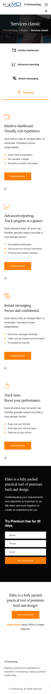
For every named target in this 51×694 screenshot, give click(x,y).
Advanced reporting (28, 64)
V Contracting (32, 4)
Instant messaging (28, 78)
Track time (28, 92)
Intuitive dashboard (28, 50)
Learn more (17, 176)
